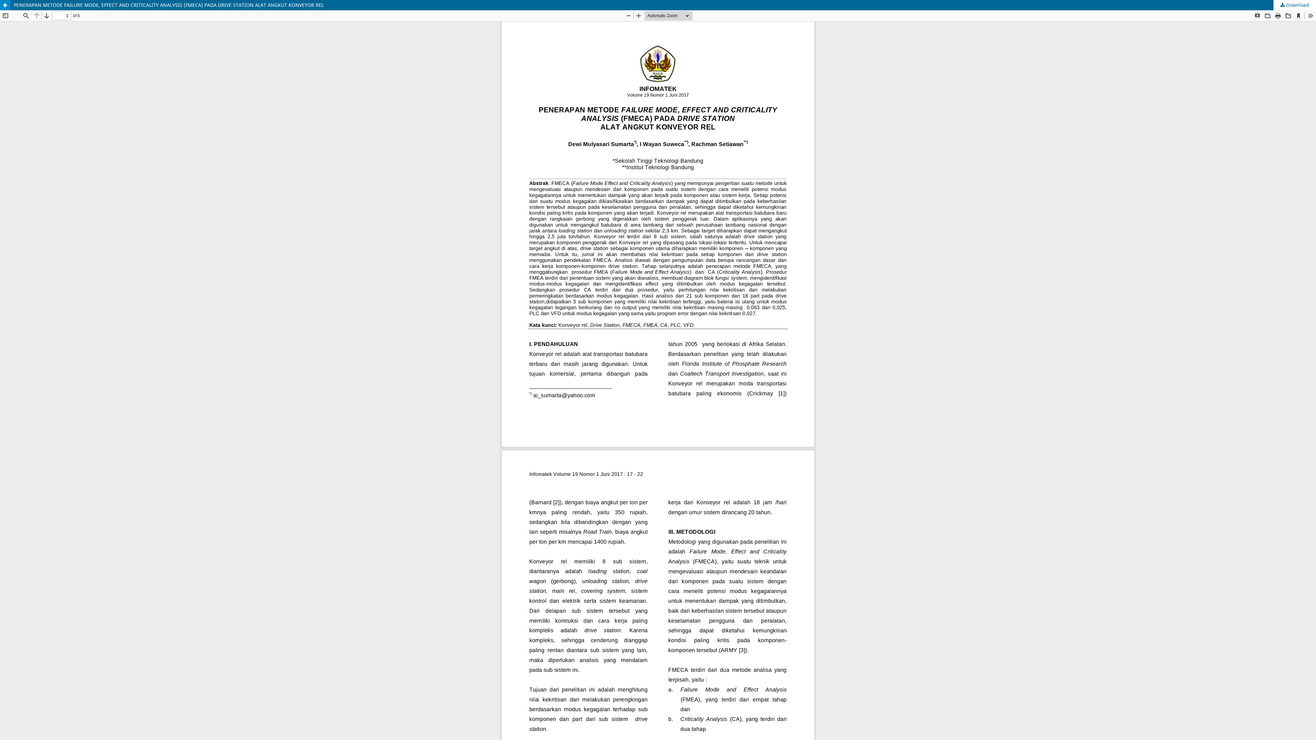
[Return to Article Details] (5, 5)
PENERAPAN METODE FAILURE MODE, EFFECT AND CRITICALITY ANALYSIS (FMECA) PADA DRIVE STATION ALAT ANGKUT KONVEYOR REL (169, 5)
